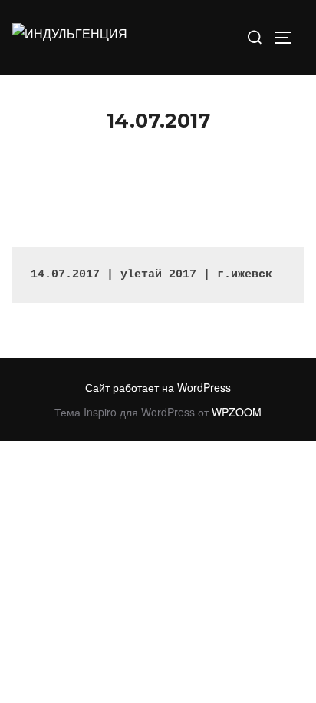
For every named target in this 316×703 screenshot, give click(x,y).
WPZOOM (237, 411)
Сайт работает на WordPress (158, 387)
